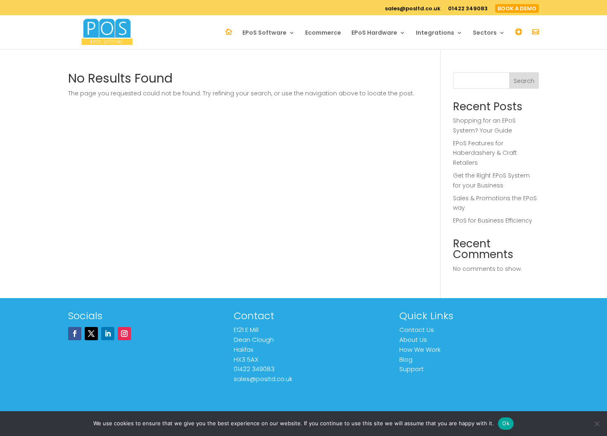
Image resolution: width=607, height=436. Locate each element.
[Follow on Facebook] (74, 333)
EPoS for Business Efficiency (492, 220)
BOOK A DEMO (517, 8)
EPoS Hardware (374, 33)
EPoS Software (264, 33)
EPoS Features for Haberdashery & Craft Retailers (485, 153)
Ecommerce (323, 33)
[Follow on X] (91, 333)
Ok (506, 423)
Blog (406, 359)
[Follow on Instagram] (124, 333)
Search (524, 81)
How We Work (420, 349)
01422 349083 (468, 9)
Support (411, 369)
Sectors (485, 33)
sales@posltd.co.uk (413, 9)
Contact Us (416, 329)
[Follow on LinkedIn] (107, 333)
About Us (413, 339)
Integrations (435, 33)
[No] (597, 423)
